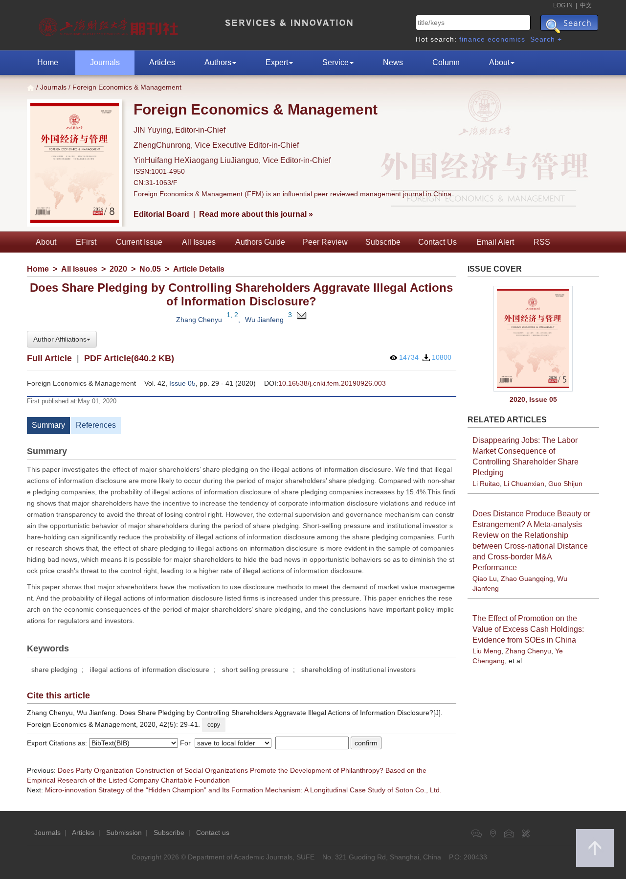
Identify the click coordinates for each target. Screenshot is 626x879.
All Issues (199, 242)
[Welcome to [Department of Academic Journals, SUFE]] (109, 24)
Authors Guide (260, 242)
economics (506, 39)
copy (213, 724)
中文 (586, 5)
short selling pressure (255, 669)
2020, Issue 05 (533, 399)
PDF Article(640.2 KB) (129, 358)
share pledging (54, 669)
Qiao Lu (484, 578)
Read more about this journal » (256, 214)
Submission (124, 832)
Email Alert (495, 242)
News (393, 62)
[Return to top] (595, 848)
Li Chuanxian (524, 483)
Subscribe (383, 242)
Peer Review (325, 242)
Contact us (212, 832)
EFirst (86, 242)
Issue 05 (182, 383)
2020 (118, 269)
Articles (162, 62)
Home (47, 62)
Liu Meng (486, 651)
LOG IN (563, 5)
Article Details (198, 269)
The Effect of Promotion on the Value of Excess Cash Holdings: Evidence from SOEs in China (528, 629)
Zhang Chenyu (199, 320)
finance (472, 39)
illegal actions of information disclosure (149, 669)
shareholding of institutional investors (358, 669)
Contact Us (437, 242)
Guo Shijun (565, 483)
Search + (546, 39)
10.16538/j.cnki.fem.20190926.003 (332, 383)
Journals (105, 62)
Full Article (49, 358)
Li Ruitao (486, 483)
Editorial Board (161, 214)
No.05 (150, 269)
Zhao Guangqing (527, 578)
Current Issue (139, 242)
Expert (277, 62)
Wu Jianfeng (264, 320)
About (499, 62)
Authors (217, 62)
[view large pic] (534, 339)
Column (446, 62)
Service (335, 62)
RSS (542, 242)
